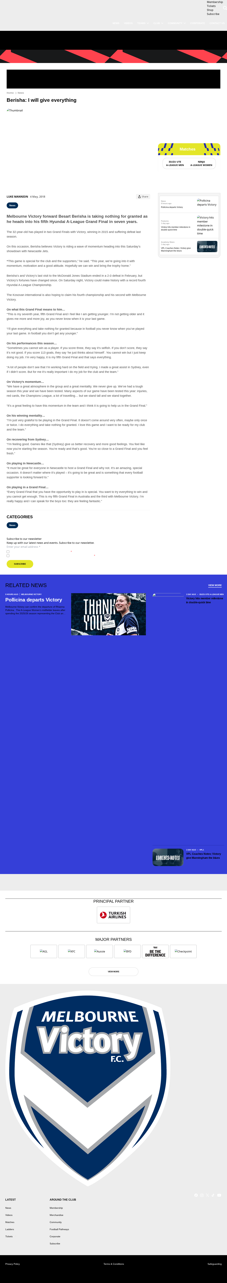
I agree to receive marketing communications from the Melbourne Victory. (53, 555)
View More (215, 585)
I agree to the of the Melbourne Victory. (41, 551)
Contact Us (217, 23)
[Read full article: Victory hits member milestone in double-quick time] (207, 225)
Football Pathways (59, 1229)
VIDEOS (128, 23)
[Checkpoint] (183, 951)
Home (10, 92)
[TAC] (155, 951)
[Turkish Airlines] (113, 915)
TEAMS (141, 23)
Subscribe (20, 564)
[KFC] (71, 951)
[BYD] (127, 951)
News (21, 92)
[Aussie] (99, 951)
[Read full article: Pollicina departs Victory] (207, 204)
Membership (56, 1208)
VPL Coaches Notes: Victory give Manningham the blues (203, 855)
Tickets (9, 1236)
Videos (8, 1215)
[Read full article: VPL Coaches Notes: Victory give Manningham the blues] (207, 246)
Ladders (9, 1229)
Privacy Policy (33, 551)
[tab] (175, 163)
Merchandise (56, 1215)
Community (175, 23)
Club (156, 23)
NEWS (116, 23)
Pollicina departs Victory (172, 207)
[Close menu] (217, 1273)
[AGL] (44, 951)
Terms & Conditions (114, 1264)
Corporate (197, 23)
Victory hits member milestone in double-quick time (204, 600)
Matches (9, 1222)
